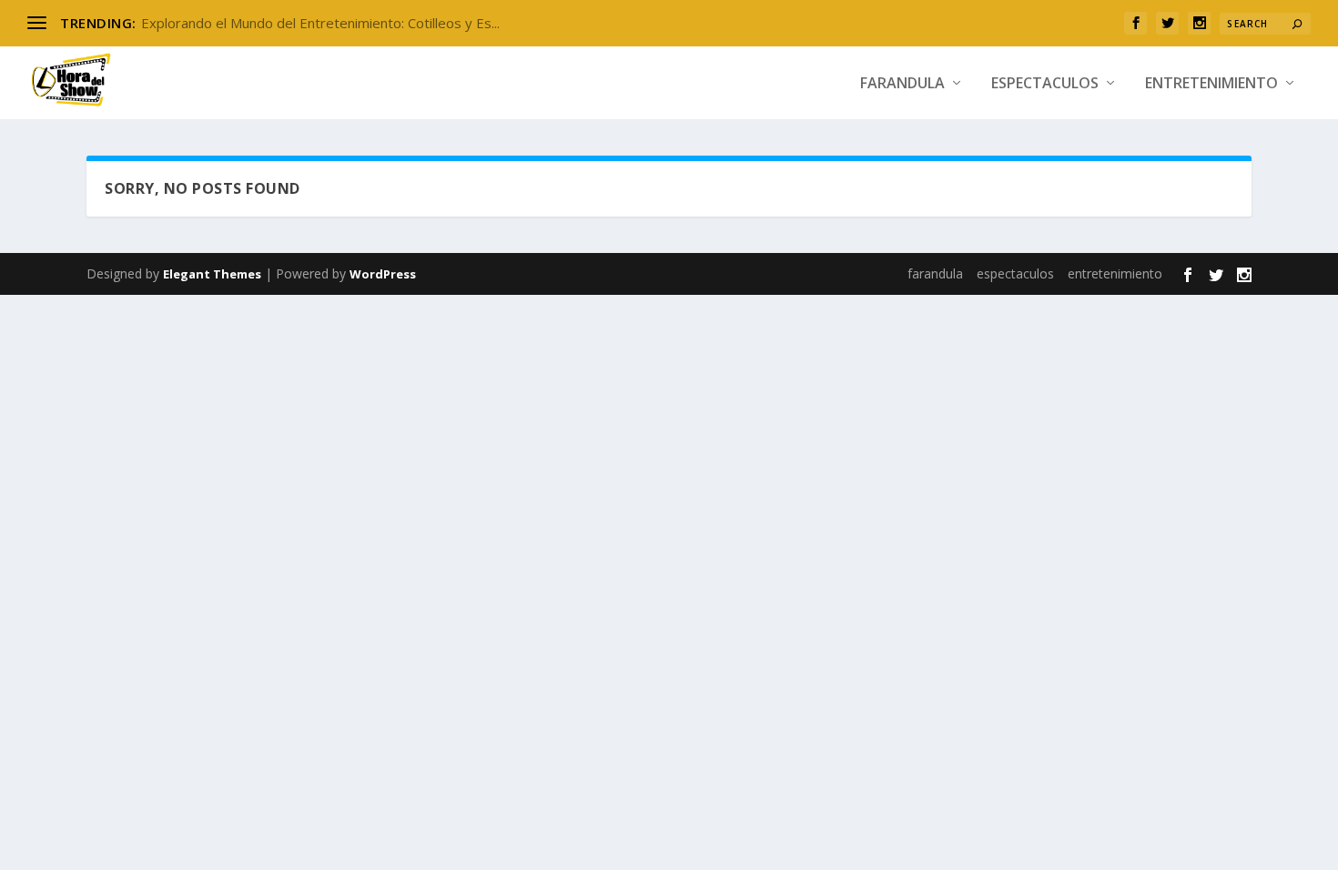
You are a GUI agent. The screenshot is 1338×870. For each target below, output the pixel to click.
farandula (902, 84)
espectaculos (1045, 84)
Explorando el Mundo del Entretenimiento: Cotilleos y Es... (320, 23)
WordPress (383, 274)
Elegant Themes (212, 274)
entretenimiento (1211, 84)
